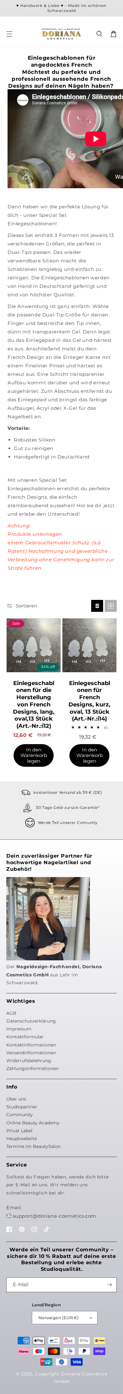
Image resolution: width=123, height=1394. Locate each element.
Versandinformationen (31, 1053)
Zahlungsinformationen (32, 1068)
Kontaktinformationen (31, 1045)
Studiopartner (21, 1107)
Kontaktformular (25, 1037)
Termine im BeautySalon (33, 1146)
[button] (100, 34)
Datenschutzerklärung (31, 1021)
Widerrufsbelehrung (28, 1060)
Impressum (19, 1029)
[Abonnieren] (109, 1284)
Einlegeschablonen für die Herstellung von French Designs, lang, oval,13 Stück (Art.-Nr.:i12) (34, 704)
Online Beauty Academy (33, 1123)
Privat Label (19, 1130)
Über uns (16, 1099)
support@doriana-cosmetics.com (54, 1216)
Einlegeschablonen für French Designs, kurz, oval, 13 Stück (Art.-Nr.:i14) (89, 701)
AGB (11, 1013)
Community (19, 1114)
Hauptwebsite (21, 1138)
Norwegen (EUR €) (58, 1317)
